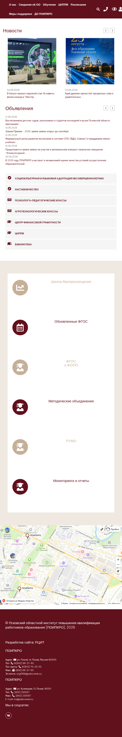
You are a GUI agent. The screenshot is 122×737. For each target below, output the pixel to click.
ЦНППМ (63, 5)
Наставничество (27, 189)
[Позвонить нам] (105, 9)
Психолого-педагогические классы (41, 200)
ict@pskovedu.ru (23, 699)
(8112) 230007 (22, 692)
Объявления (19, 108)
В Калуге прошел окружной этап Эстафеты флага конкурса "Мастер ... (30, 95)
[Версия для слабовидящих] (114, 9)
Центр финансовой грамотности (38, 222)
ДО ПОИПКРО (43, 14)
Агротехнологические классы (36, 211)
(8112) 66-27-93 (24, 670)
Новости (12, 30)
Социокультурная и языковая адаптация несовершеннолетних (59, 178)
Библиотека (23, 244)
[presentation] (106, 30)
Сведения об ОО (29, 5)
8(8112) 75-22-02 (31, 666)
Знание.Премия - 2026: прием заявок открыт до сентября (36, 131)
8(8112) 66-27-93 (24, 663)
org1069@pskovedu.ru (29, 673)
